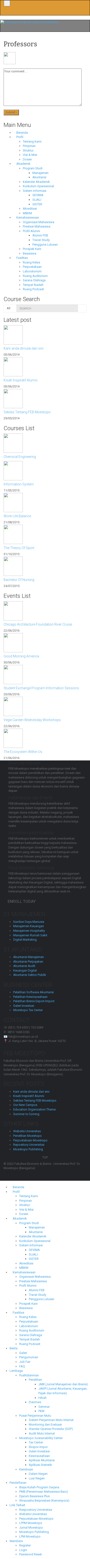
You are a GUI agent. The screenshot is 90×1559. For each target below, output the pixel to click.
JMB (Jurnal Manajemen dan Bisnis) (63, 1384)
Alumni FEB (40, 235)
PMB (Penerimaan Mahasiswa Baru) (43, 1491)
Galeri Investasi (23, 1005)
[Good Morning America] (45, 642)
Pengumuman (28, 1357)
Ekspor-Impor (38, 1447)
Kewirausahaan (39, 1456)
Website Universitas (27, 1131)
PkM (41, 1411)
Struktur (28, 150)
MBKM (27, 213)
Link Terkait (17, 1505)
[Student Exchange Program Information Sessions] (45, 674)
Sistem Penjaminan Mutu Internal (51, 1420)
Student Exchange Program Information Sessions (41, 688)
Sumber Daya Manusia (28, 922)
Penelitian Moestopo (27, 1136)
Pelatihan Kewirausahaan (30, 997)
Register (25, 1545)
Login (23, 1550)
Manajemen (40, 173)
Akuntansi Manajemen (28, 957)
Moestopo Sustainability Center (41, 1438)
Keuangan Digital (25, 970)
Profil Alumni (31, 231)
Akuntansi (39, 177)
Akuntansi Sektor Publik (29, 975)
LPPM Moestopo (30, 1523)
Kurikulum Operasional (38, 186)
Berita (14, 1348)
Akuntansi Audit (24, 966)
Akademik (23, 164)
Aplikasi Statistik (40, 1465)
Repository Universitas (28, 1144)
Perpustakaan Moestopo (30, 1140)
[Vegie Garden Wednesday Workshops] (45, 706)
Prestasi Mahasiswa (36, 226)
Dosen (27, 159)
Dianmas (35, 1402)
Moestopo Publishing (28, 1149)
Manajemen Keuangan (28, 926)
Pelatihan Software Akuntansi (33, 992)
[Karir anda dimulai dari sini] (45, 335)
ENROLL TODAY (23, 901)
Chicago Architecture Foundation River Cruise (38, 624)
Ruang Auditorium (35, 276)
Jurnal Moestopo (31, 1527)
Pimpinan (29, 146)
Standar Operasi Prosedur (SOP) (51, 1429)
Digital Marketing (25, 939)
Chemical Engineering (20, 457)
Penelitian (35, 1379)
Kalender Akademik (36, 182)
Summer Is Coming (26, 1114)
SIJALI (36, 199)
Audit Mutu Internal (42, 1433)
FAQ (22, 1366)
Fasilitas (22, 258)
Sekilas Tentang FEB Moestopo (27, 412)
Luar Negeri (37, 1478)
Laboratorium (32, 271)
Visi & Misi (30, 155)
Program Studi (32, 168)
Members (16, 1541)
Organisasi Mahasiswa (38, 222)
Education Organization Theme (34, 1109)
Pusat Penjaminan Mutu (35, 1415)
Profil (19, 137)
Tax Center (36, 1442)
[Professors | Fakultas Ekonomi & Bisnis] (29, 22)
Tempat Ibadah (33, 285)
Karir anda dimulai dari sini (23, 348)
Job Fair (24, 1362)
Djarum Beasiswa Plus (34, 1496)
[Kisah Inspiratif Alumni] (45, 366)
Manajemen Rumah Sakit (30, 935)
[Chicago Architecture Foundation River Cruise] (45, 611)
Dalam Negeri (38, 1474)
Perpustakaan (32, 267)
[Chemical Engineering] (45, 443)
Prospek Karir (32, 249)
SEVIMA (37, 195)
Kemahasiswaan (27, 217)
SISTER (37, 204)
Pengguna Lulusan (45, 244)
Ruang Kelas (31, 262)
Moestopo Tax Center (28, 1010)
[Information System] (45, 470)
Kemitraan (26, 1469)
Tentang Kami (32, 141)
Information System (19, 484)
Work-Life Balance (17, 516)
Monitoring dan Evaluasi (45, 1424)
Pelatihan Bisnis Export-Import (33, 1001)
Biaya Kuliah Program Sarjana (39, 1487)
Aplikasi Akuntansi (42, 1460)
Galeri (23, 1353)
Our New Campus (25, 1105)
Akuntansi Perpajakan (28, 961)
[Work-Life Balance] (45, 502)
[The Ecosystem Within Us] (45, 738)
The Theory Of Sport (19, 548)
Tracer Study (41, 240)
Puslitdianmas (29, 1375)
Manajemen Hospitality (29, 930)
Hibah (42, 1398)
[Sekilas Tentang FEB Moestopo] (45, 398)
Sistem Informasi (34, 191)
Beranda (22, 132)
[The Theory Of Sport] (45, 534)
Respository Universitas (35, 1509)
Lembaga (16, 1371)
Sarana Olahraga (34, 280)
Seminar (44, 1406)
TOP (45, 1157)
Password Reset (30, 1554)
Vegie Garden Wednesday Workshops (32, 720)
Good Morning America (21, 656)
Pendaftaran (18, 1482)
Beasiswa (29, 253)
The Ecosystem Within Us (23, 752)
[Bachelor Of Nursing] (45, 566)
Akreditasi (30, 208)
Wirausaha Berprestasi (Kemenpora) (44, 1500)
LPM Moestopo (30, 1536)
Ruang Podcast (33, 289)
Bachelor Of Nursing (19, 580)
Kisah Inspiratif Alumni (20, 380)
